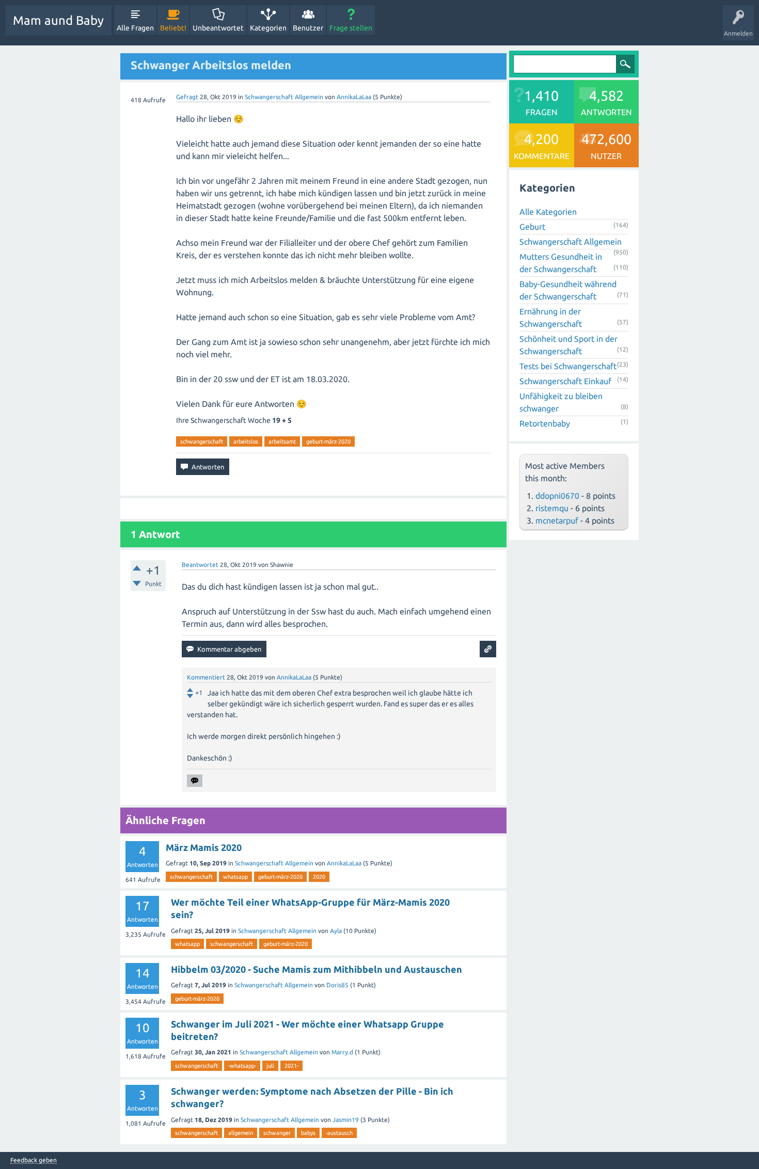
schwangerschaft (201, 441)
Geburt (532, 226)
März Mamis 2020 (204, 847)
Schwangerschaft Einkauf (565, 381)
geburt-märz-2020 (328, 441)
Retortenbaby (544, 423)
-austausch (339, 1133)
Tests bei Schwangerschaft (567, 366)
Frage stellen (350, 28)
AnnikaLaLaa (344, 863)
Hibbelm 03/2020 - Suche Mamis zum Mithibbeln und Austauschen (316, 969)
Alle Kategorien (548, 211)
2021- (291, 1066)
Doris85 (337, 985)
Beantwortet (200, 564)
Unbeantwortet (218, 28)
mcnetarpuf (556, 520)
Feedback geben (33, 1160)
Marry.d (342, 1052)
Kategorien (268, 28)
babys (308, 1133)
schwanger (277, 1133)
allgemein (240, 1133)
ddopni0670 (557, 495)
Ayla (336, 930)
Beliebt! (173, 28)
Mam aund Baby (58, 20)
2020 (319, 877)
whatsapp (235, 877)
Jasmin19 (346, 1119)
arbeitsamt (282, 441)
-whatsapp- (242, 1066)
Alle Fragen (135, 28)
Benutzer (308, 28)
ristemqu (551, 508)
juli (270, 1066)
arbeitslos (245, 441)
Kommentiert (206, 677)
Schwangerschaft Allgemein (284, 96)
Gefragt (187, 96)
